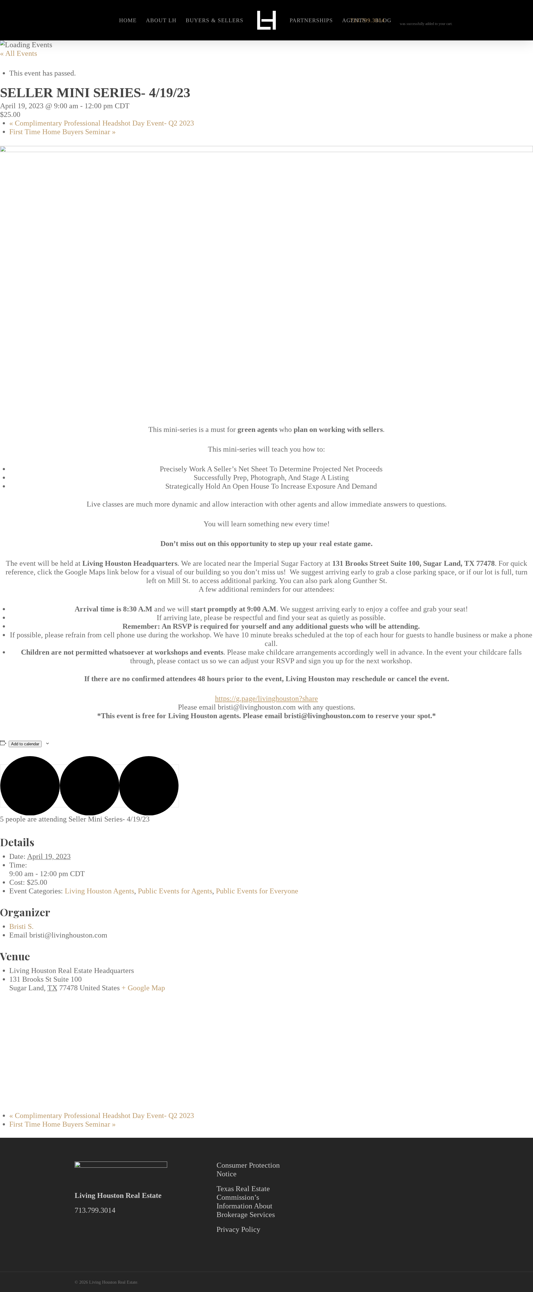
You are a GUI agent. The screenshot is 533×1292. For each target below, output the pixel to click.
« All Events (18, 53)
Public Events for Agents (175, 891)
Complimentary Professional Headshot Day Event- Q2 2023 (101, 123)
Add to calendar (25, 744)
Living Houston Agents (99, 891)
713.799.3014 (95, 1210)
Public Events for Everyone (257, 891)
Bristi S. (21, 926)
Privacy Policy (238, 1229)
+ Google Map (143, 988)
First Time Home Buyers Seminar (62, 132)
